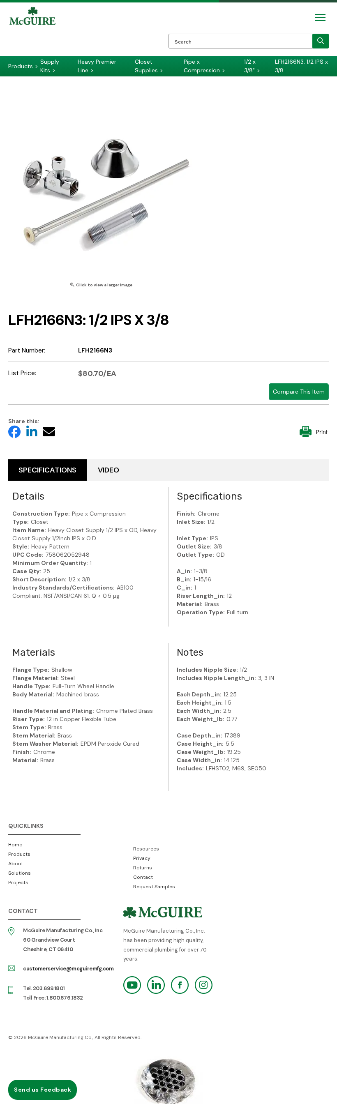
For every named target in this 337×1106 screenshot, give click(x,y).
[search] (320, 41)
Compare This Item (299, 391)
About (15, 863)
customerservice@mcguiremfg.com (68, 968)
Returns (142, 867)
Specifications (47, 470)
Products (19, 854)
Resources (146, 849)
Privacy (141, 858)
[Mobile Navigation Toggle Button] (320, 17)
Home (15, 844)
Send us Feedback (42, 1089)
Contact (143, 877)
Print (322, 432)
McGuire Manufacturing (32, 31)
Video (108, 470)
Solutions (19, 873)
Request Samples (154, 886)
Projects (18, 882)
